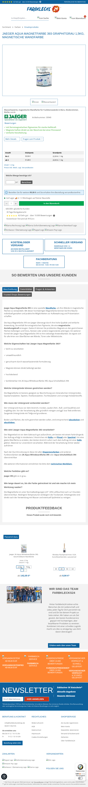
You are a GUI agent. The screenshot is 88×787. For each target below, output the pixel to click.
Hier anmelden (35, 699)
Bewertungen (10, 123)
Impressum (36, 733)
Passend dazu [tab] (11, 536)
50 (67, 569)
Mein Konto (65, 726)
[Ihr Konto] (60, 18)
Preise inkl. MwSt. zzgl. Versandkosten (18, 167)
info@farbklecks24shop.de (14, 723)
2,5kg (20, 567)
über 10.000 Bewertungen (26, 2)
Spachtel (72, 437)
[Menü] (4, 18)
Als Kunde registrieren (69, 723)
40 (61, 569)
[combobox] (23, 18)
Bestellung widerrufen (12, 743)
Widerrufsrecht (37, 723)
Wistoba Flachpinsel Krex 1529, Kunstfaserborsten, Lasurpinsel (64, 556)
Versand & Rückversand (70, 733)
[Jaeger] (16, 117)
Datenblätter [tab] (26, 289)
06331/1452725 (10, 726)
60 (73, 569)
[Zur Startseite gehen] (44, 11)
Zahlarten (64, 737)
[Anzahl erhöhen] (15, 203)
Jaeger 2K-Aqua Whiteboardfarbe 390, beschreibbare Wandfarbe (23, 555)
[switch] (80, 778)
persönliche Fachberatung (75, 2)
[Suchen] (42, 18)
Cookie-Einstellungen (40, 737)
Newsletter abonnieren (70, 730)
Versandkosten (39, 782)
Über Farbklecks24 (68, 741)
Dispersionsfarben (51, 452)
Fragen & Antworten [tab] (45, 289)
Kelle (79, 440)
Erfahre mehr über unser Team (63, 645)
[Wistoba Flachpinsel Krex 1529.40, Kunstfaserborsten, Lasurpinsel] (64, 547)
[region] (44, 69)
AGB (33, 726)
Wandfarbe (51, 308)
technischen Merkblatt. (61, 464)
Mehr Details (11, 139)
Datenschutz (36, 730)
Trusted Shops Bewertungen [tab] (17, 294)
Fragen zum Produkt (32, 139)
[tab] (10, 289)
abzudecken (74, 419)
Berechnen (26, 182)
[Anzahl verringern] (6, 203)
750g (28, 567)
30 (56, 569)
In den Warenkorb (51, 203)
